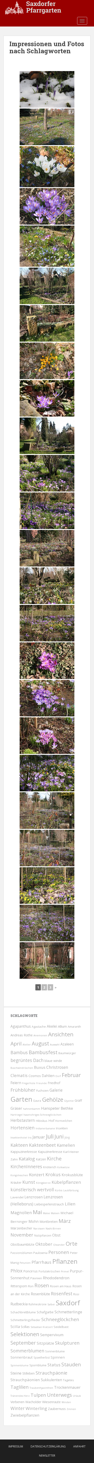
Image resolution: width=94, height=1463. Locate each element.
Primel (65, 1271)
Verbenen (17, 1402)
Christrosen (57, 1067)
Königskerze (43, 1182)
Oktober (43, 1244)
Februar (71, 1075)
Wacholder (33, 1402)
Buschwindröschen (21, 1067)
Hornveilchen (63, 1121)
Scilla (15, 1326)
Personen (58, 1252)
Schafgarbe (45, 1312)
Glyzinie (69, 1100)
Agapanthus (20, 1026)
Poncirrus (30, 1271)
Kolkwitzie (63, 1167)
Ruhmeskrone (38, 1304)
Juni (59, 1136)
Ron (31, 1286)
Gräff (78, 1100)
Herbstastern (22, 1120)
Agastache (39, 1027)
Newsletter (47, 1456)
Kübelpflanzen (66, 1182)
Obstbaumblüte (22, 1244)
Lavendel (17, 1197)
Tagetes (68, 1380)
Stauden (71, 1364)
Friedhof (54, 1083)
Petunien (25, 1262)
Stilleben (28, 1373)
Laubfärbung (70, 1190)
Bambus (19, 1052)
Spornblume (38, 1365)
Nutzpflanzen (42, 1235)
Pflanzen (65, 1261)
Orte (71, 1243)
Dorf (58, 1076)
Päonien (36, 1278)
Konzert (36, 1174)
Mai (37, 1212)
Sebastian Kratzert (42, 1327)
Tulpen (38, 1395)
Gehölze (52, 1099)
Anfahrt (79, 1446)
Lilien (70, 1204)
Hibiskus (41, 1121)
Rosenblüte (40, 1293)
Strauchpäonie (51, 1373)
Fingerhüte (28, 1083)
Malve (46, 1213)
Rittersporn (18, 1286)
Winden (66, 1402)
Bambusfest (43, 1052)
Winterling (36, 1408)
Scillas (25, 1326)
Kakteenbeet (42, 1145)
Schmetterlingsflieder (25, 1320)
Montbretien (48, 1221)
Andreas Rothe (21, 1035)
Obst (56, 1235)
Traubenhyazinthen (41, 1387)
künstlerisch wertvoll (32, 1190)
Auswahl (55, 1044)
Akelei (52, 1026)
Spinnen (58, 1357)
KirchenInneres (26, 1166)
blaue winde (53, 1061)
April (16, 1043)
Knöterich (49, 1167)
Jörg (67, 1137)
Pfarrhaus (41, 1262)
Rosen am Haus (60, 1286)
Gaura (37, 1100)
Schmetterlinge (68, 1311)
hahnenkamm (31, 1108)
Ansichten (60, 1034)
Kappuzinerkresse (23, 1151)
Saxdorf (68, 1302)
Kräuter (15, 1182)
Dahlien (48, 1075)
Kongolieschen (19, 1175)
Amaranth (74, 1027)
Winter (17, 1408)
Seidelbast (61, 1327)
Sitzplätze (45, 1343)
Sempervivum (51, 1334)
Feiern (15, 1082)
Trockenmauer (67, 1387)
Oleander (59, 1244)
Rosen (41, 1285)
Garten (21, 1099)
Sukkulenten (51, 1379)
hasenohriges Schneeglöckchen (42, 1114)
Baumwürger (67, 1053)
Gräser (16, 1108)
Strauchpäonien (25, 1379)
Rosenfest (61, 1293)
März (65, 1220)
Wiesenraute (51, 1402)
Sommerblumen (27, 1351)
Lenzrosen (33, 1197)
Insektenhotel (18, 1137)
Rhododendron (56, 1277)
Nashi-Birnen (53, 1228)
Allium (62, 1026)
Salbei (51, 1304)
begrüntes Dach (27, 1060)
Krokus (53, 1174)
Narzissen (39, 1228)
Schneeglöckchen (60, 1319)
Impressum (15, 1446)
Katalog (27, 1159)
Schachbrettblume (23, 1312)
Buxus (39, 1067)
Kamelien (66, 1145)
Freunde (41, 1083)
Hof (51, 1120)
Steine (15, 1373)
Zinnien (71, 1409)
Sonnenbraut (21, 1357)
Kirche (54, 1158)
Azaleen (67, 1044)
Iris (29, 1137)
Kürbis (58, 1190)
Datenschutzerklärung (48, 1446)
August (40, 1043)
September (23, 1343)
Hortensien (22, 1128)
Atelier (27, 1044)
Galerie (56, 1090)
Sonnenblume (55, 1351)
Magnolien (21, 1212)
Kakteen (19, 1145)
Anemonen (40, 1035)
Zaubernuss (57, 1408)
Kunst (28, 1182)
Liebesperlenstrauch (49, 1204)
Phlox (16, 1271)
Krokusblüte (72, 1174)
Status (53, 1364)
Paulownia (40, 1253)
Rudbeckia (19, 1303)
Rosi (76, 1294)
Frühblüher (22, 1090)
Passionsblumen (21, 1253)
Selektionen (24, 1334)
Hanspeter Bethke (57, 1108)
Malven (55, 1213)
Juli (50, 1136)
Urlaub (77, 1395)
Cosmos (35, 1075)
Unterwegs (59, 1395)
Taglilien (19, 1387)
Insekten (62, 1128)
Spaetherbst (42, 1357)
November (21, 1235)
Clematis (19, 1075)
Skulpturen (67, 1343)
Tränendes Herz (20, 1395)
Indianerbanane (45, 1128)
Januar (38, 1137)
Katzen (41, 1159)
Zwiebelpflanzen (24, 1415)
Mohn (34, 1221)
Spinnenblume (19, 1365)
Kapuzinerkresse (50, 1151)
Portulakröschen (49, 1271)
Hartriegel (16, 1114)
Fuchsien (42, 1090)
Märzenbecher (21, 1228)
